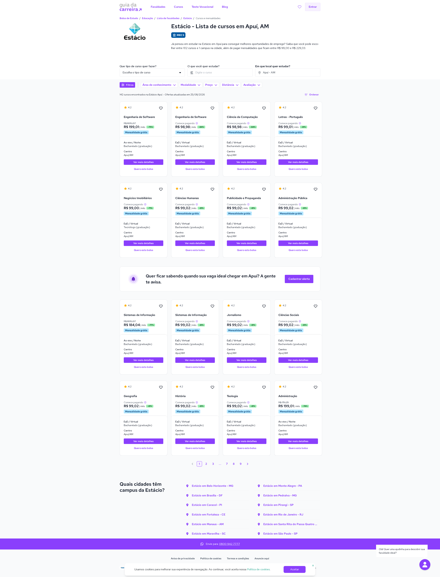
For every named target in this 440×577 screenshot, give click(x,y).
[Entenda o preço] (196, 123)
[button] (424, 564)
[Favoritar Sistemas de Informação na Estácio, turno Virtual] (212, 306)
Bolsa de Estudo (129, 18)
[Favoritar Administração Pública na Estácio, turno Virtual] (315, 189)
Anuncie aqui (262, 558)
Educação (147, 18)
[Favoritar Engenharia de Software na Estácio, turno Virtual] (212, 108)
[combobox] (220, 72)
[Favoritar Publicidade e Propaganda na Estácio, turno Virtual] (264, 189)
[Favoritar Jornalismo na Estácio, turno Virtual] (264, 306)
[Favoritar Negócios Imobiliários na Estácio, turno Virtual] (160, 189)
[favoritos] (299, 7)
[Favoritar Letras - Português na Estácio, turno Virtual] (315, 108)
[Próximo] (247, 464)
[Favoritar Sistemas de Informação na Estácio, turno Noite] (160, 306)
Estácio (187, 18)
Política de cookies (210, 558)
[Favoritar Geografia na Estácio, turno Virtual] (160, 387)
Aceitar (294, 569)
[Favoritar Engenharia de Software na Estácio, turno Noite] (160, 108)
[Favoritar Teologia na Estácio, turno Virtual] (264, 387)
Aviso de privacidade (183, 558)
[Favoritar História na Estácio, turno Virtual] (212, 387)
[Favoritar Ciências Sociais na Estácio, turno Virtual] (315, 306)
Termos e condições (238, 558)
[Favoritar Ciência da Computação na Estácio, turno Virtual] (264, 108)
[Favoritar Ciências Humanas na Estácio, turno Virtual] (212, 189)
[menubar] (189, 7)
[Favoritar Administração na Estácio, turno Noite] (315, 387)
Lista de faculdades (168, 18)
